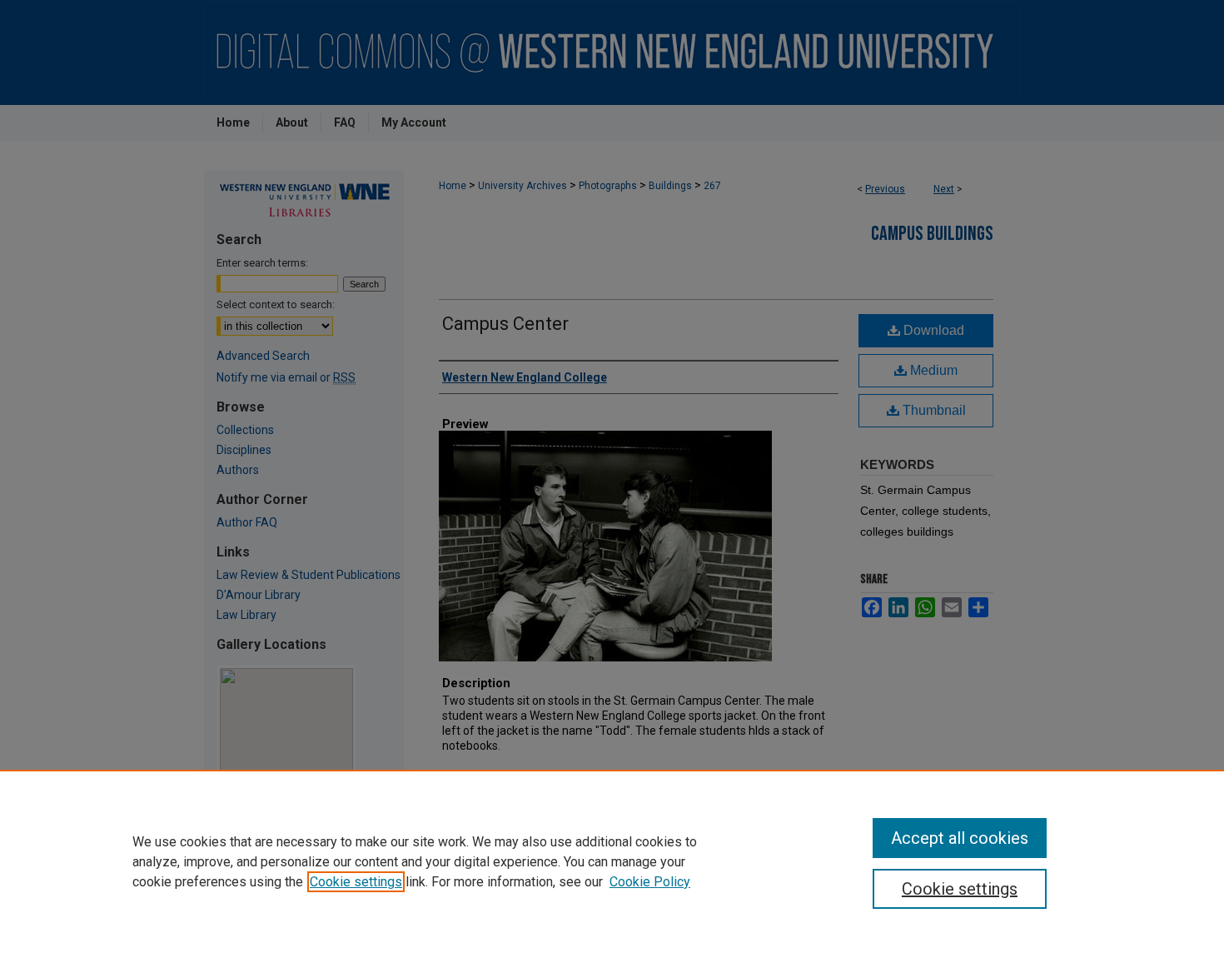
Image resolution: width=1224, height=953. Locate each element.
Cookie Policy (650, 882)
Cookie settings (356, 882)
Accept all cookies (959, 838)
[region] (612, 861)
